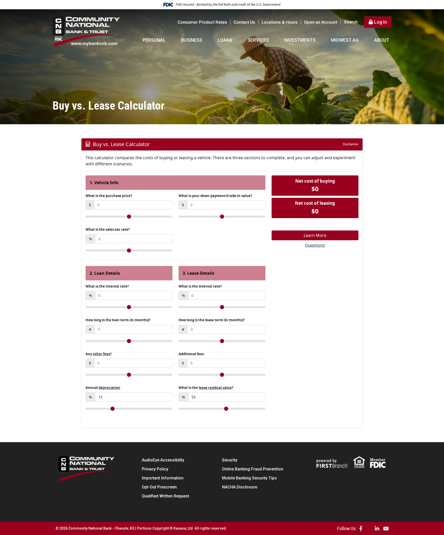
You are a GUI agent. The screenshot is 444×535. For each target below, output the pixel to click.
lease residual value (215, 387)
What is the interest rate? (107, 286)
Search (351, 22)
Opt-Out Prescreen (159, 487)
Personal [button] (154, 40)
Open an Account (320, 22)
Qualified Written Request (165, 496)
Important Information (162, 478)
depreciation (109, 387)
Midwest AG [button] (345, 40)
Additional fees (191, 354)
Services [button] (258, 40)
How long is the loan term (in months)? (118, 320)
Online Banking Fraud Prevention (252, 469)
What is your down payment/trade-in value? (215, 195)
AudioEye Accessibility (163, 460)
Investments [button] (300, 40)
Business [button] (191, 40)
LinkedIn (377, 528)
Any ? (99, 354)
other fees (101, 354)
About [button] (381, 40)
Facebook (360, 528)
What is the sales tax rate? (108, 229)
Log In (380, 22)
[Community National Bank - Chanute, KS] (86, 31)
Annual (103, 387)
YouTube (385, 528)
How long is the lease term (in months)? (212, 320)
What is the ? (206, 387)
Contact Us (244, 22)
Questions (315, 245)
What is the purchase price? (109, 195)
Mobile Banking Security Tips (249, 478)
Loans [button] (225, 40)
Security (229, 460)
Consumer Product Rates (202, 22)
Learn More (315, 235)
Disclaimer (350, 144)
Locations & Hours (280, 22)
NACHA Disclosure (239, 487)
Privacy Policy (155, 469)
